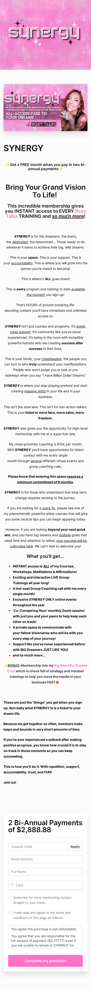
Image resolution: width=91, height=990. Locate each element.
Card (19, 885)
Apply (75, 846)
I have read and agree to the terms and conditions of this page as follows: (41, 915)
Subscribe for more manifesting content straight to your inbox (42, 900)
